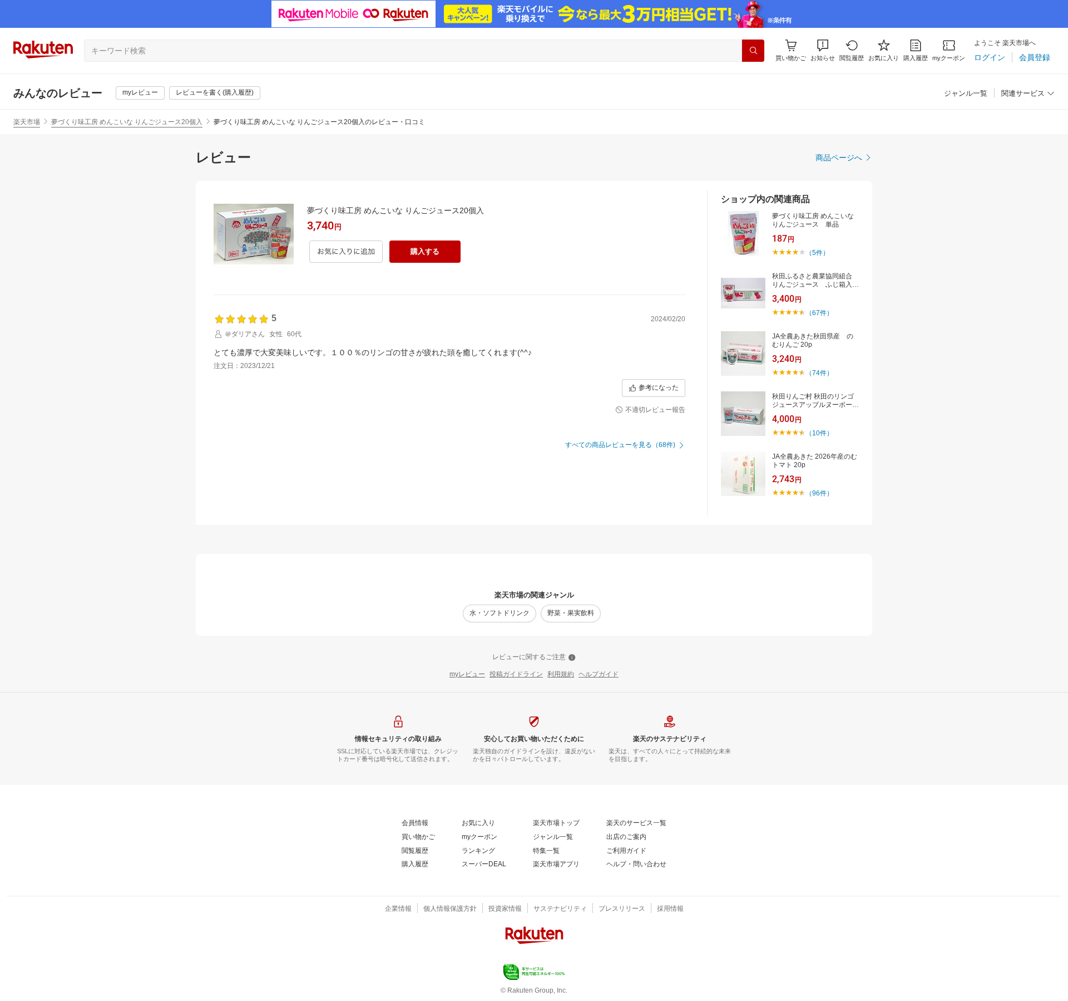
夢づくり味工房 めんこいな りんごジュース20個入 (126, 122)
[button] (822, 50)
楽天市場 (26, 122)
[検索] (753, 51)
